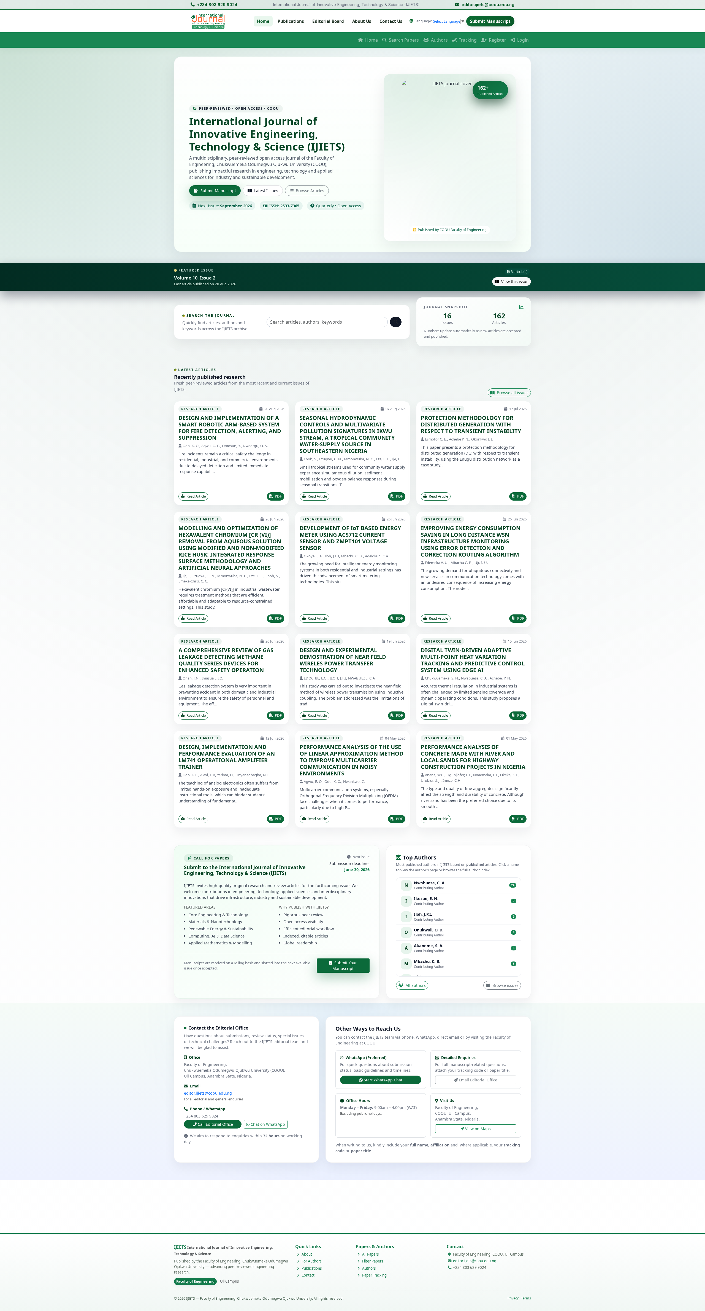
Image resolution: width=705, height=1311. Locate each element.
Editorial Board (328, 21)
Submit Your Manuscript (344, 965)
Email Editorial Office (478, 1079)
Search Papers (403, 40)
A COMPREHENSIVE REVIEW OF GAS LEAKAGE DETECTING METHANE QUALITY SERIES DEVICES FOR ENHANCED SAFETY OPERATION (225, 660)
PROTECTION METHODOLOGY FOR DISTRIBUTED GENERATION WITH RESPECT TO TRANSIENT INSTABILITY (471, 424)
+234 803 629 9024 (217, 4)
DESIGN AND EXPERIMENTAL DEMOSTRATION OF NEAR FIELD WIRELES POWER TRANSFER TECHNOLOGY (343, 660)
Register (497, 40)
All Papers (370, 1254)
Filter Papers (372, 1261)
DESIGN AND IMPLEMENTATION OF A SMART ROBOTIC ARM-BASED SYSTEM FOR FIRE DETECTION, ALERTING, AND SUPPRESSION (229, 427)
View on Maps (478, 1128)
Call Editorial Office (215, 1124)
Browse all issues (512, 392)
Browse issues (505, 985)
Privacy (513, 1298)
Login (522, 40)
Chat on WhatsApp (268, 1124)
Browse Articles (310, 190)
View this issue (514, 281)
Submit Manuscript (490, 21)
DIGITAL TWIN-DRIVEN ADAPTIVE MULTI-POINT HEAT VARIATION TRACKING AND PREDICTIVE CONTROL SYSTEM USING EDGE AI (473, 660)
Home (263, 21)
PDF (278, 496)
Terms (526, 1298)
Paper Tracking (374, 1275)
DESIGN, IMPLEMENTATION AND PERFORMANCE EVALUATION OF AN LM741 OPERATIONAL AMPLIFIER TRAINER (226, 756)
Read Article (196, 496)
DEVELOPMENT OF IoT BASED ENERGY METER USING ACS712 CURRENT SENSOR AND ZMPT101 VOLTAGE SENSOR (350, 538)
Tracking (467, 40)
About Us (361, 21)
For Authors (311, 1261)
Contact (307, 1275)
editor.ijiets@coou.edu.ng (488, 4)
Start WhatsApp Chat (383, 1079)
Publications (291, 21)
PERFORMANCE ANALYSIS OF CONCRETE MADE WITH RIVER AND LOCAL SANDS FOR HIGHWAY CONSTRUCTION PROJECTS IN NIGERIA (473, 756)
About (306, 1254)
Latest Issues (266, 190)
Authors (439, 40)
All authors (415, 985)
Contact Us (390, 21)
